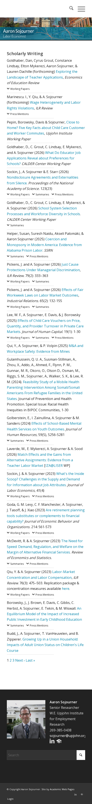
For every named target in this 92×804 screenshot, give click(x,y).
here (65, 588)
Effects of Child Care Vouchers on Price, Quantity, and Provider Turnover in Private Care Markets (45, 326)
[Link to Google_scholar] (82, 794)
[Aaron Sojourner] (38, 8)
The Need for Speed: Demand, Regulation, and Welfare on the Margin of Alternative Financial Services (45, 547)
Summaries (42, 194)
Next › (20, 660)
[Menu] (79, 8)
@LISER (57, 465)
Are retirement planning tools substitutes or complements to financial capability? (46, 516)
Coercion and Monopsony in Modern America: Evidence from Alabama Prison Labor (44, 245)
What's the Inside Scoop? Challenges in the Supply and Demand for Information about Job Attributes (45, 479)
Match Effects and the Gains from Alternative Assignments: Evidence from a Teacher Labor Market (40, 460)
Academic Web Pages (62, 789)
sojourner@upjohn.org (68, 735)
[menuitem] (69, 8)
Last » (30, 660)
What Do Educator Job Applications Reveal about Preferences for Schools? (44, 158)
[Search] (69, 8)
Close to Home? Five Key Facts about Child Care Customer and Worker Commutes (46, 128)
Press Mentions (19, 114)
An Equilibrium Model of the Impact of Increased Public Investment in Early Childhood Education (44, 614)
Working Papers (20, 89)
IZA (48, 465)
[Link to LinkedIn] (75, 794)
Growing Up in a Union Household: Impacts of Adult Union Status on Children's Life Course (45, 645)
